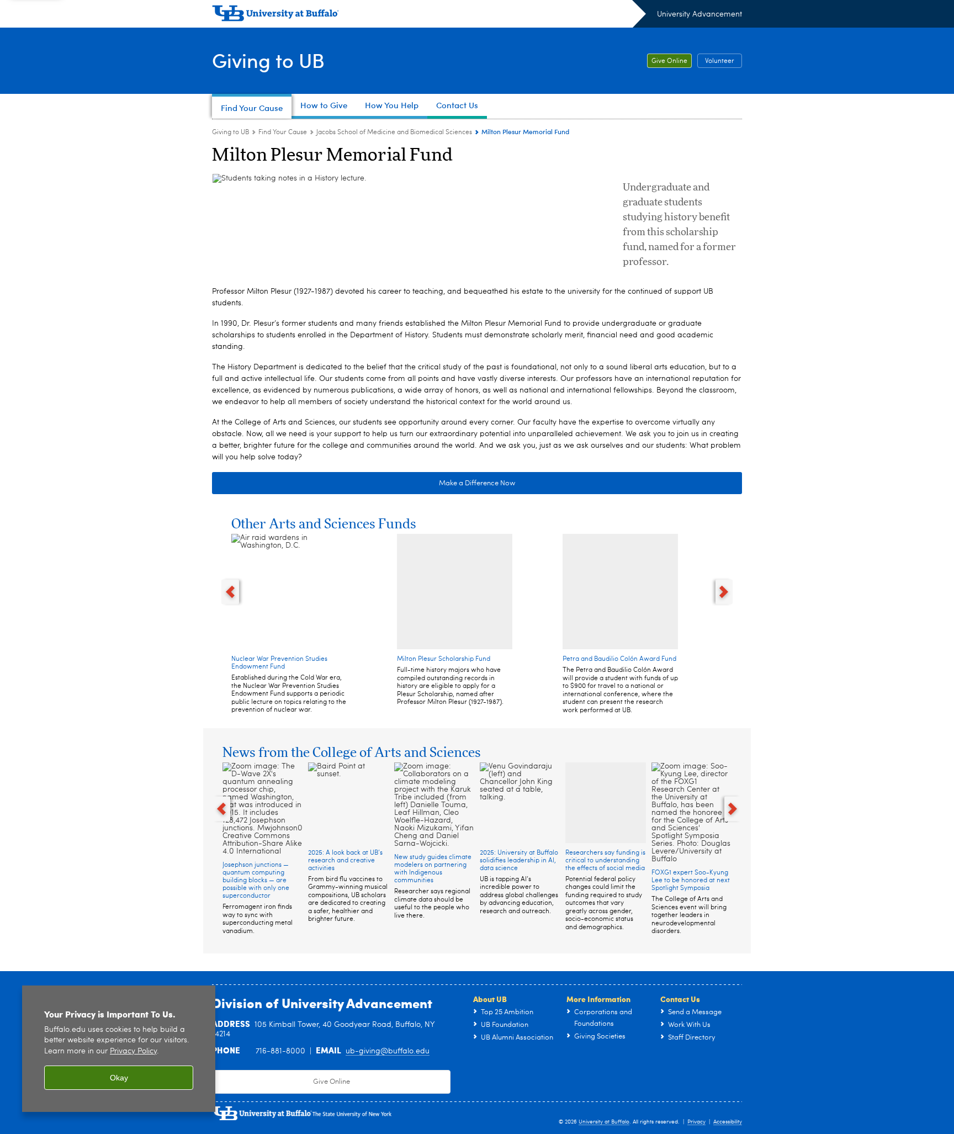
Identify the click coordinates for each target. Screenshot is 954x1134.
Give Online (669, 61)
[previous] (230, 591)
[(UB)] (429, 15)
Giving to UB (268, 59)
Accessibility (727, 1122)
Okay (119, 1077)
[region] (118, 1048)
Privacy (696, 1122)
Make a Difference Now (477, 483)
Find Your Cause (282, 132)
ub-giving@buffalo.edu (388, 1051)
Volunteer (719, 61)
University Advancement (699, 14)
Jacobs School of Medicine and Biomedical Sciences (394, 132)
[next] (724, 591)
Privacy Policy (133, 1051)
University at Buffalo (604, 1122)
